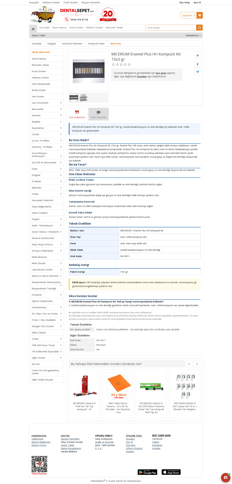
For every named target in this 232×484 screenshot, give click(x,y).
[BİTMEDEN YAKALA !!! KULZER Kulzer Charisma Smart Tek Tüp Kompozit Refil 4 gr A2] (84, 386)
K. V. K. (98, 448)
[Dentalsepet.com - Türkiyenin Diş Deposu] (75, 23)
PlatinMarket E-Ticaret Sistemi (107, 480)
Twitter (155, 442)
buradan (142, 76)
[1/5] (113, 64)
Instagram (157, 445)
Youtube (156, 448)
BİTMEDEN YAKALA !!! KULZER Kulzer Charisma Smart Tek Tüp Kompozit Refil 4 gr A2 (84, 408)
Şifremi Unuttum (134, 448)
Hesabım (130, 438)
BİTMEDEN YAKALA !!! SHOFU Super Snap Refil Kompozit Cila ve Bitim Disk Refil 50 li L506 (151, 408)
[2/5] (115, 64)
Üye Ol (197, 2)
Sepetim (188, 15)
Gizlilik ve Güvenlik (104, 442)
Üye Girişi (184, 2)
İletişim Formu (39, 445)
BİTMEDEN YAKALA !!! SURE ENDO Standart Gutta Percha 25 (184, 406)
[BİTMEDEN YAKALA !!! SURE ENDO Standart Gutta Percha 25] (185, 386)
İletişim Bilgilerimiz (41, 442)
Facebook (157, 438)
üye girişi (161, 73)
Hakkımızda (37, 438)
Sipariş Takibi (67, 445)
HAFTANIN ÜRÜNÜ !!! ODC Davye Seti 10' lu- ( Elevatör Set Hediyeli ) (118, 406)
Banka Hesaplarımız (71, 448)
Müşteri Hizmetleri (70, 438)
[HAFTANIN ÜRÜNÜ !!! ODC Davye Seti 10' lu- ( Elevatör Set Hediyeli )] (118, 386)
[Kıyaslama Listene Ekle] (197, 55)
